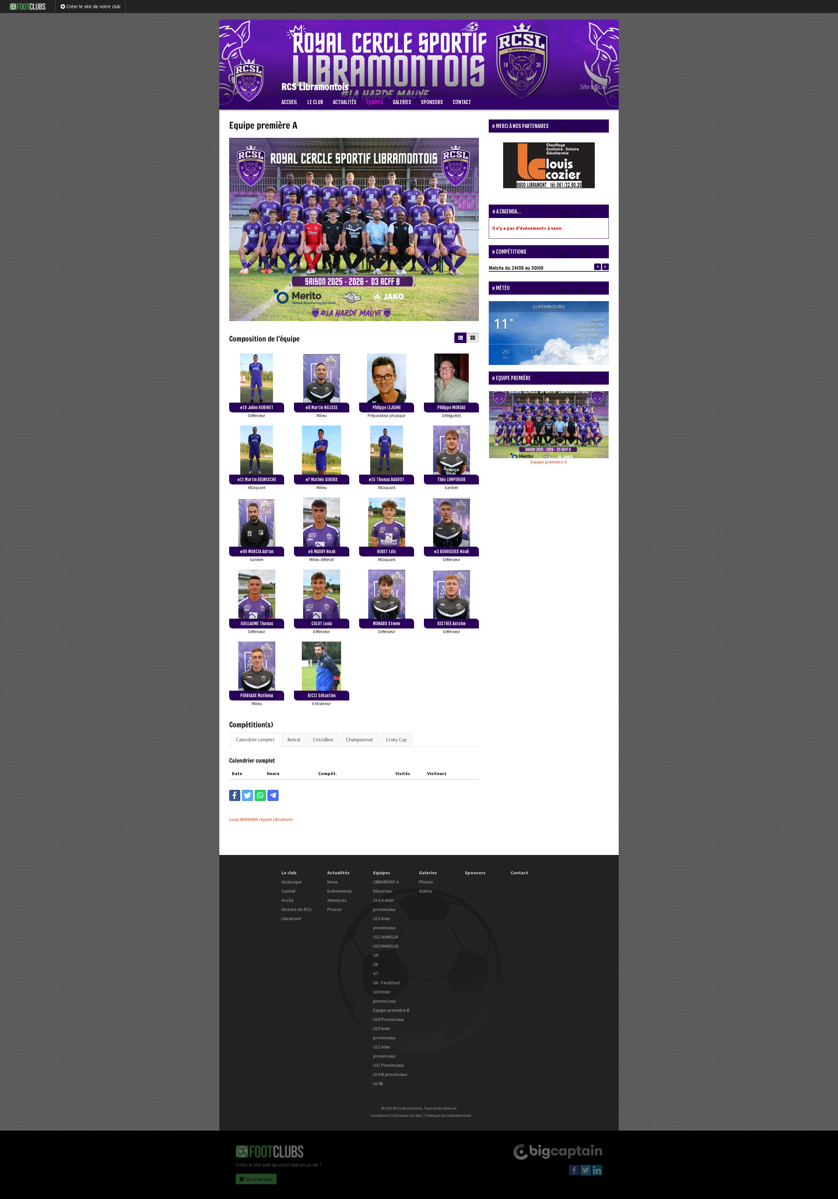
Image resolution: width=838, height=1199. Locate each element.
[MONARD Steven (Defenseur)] (386, 594)
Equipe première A (549, 462)
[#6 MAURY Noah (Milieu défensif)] (321, 522)
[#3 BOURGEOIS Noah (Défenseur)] (451, 522)
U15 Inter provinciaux (384, 1033)
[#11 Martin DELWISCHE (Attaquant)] (256, 450)
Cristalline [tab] (323, 739)
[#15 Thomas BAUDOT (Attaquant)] (386, 450)
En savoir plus (259, 1179)
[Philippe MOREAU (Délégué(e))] (451, 378)
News (332, 882)
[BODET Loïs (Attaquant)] (386, 522)
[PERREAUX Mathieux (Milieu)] (256, 666)
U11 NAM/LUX (385, 937)
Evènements (339, 891)
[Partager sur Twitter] (247, 795)
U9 (375, 955)
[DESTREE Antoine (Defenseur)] (451, 594)
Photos (426, 882)
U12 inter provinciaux (384, 1051)
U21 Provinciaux (388, 1065)
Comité (289, 891)
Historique (292, 882)
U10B (378, 1083)
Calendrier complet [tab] (255, 739)
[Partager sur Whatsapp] (260, 795)
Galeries (402, 102)
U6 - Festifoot (386, 983)
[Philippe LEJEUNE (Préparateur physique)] (386, 378)
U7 (375, 973)
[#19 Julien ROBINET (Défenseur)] (256, 378)
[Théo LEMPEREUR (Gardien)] (451, 450)
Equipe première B (391, 1010)
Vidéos (425, 891)
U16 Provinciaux (388, 1019)
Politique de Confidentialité (448, 1115)
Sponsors (432, 102)
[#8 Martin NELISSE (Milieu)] (321, 378)
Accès (288, 900)
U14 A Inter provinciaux (384, 904)
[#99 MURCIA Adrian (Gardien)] (256, 522)
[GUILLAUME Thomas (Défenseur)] (256, 594)
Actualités (344, 102)
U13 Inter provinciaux (384, 923)
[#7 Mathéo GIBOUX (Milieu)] (321, 450)
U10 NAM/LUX (385, 946)
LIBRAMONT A (386, 882)
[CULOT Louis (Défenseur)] (321, 594)
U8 (375, 964)
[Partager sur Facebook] (234, 795)
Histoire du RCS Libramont (297, 913)
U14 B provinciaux (390, 1074)
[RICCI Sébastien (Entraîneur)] (321, 666)
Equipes (374, 102)
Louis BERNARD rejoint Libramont (261, 819)
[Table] (460, 338)
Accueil (290, 102)
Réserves (382, 891)
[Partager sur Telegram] (273, 795)
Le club (315, 102)
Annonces (337, 900)
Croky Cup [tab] (396, 739)
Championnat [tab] (359, 739)
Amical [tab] (293, 739)
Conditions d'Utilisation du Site (396, 1115)
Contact (462, 102)
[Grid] (472, 338)
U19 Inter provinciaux (384, 996)
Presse (334, 909)
